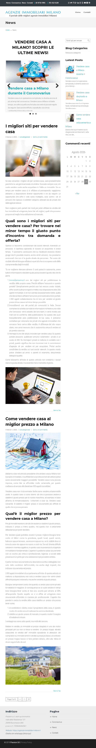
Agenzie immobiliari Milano (33, 11)
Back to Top (57, 414)
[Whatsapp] (69, 3)
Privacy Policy (26, 746)
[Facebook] (73, 3)
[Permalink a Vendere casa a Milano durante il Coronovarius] (33, 72)
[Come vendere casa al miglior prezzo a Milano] (33, 473)
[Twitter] (71, 3)
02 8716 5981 (40, 3)
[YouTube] (85, 3)
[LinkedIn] (78, 3)
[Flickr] (87, 3)
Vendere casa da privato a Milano (82, 96)
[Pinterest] (89, 3)
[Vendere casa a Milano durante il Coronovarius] (70, 69)
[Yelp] (82, 3)
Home (8, 3)
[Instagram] (80, 3)
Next (56, 87)
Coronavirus (16, 3)
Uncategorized (25, 141)
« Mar (77, 194)
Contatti (55, 737)
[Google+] (75, 3)
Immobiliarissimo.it (16, 284)
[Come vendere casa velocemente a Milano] (70, 118)
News (24, 3)
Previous (9, 87)
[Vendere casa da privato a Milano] (70, 95)
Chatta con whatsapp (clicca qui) (18, 737)
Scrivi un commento (40, 141)
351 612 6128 (53, 3)
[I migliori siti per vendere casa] (33, 180)
